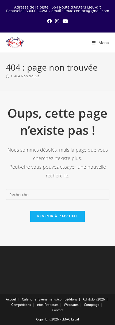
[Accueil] (7, 76)
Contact (57, 310)
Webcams (71, 304)
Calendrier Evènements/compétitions (49, 299)
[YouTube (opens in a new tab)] (65, 21)
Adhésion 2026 (94, 299)
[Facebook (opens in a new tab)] (49, 21)
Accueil (11, 299)
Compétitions (21, 304)
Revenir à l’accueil (57, 216)
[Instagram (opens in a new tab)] (57, 21)
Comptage (91, 304)
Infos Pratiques (47, 304)
